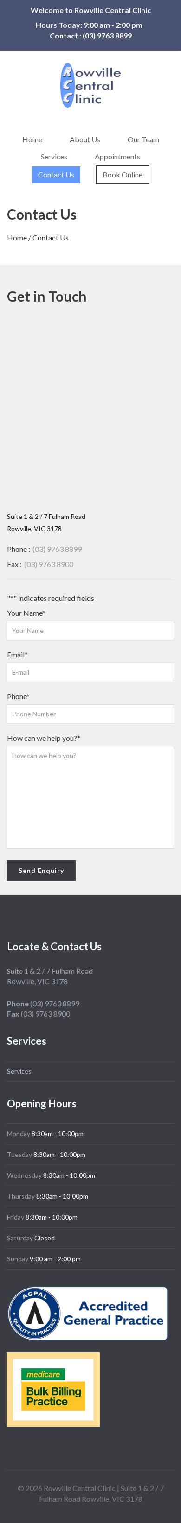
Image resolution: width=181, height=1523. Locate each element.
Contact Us (56, 174)
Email (17, 654)
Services (54, 156)
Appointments (117, 156)
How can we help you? (43, 737)
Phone (18, 696)
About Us (85, 139)
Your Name (26, 612)
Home (32, 139)
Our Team (143, 139)
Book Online (122, 174)
